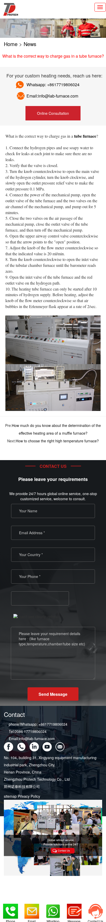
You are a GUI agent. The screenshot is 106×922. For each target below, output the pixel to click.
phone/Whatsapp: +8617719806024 (38, 724)
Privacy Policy (29, 796)
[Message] (74, 909)
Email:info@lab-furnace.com (32, 738)
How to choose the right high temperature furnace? (57, 440)
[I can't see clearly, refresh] (36, 616)
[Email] (31, 909)
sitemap (10, 796)
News (30, 44)
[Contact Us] (95, 909)
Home (10, 44)
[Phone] (10, 909)
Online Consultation (53, 113)
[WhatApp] (53, 909)
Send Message (53, 694)
